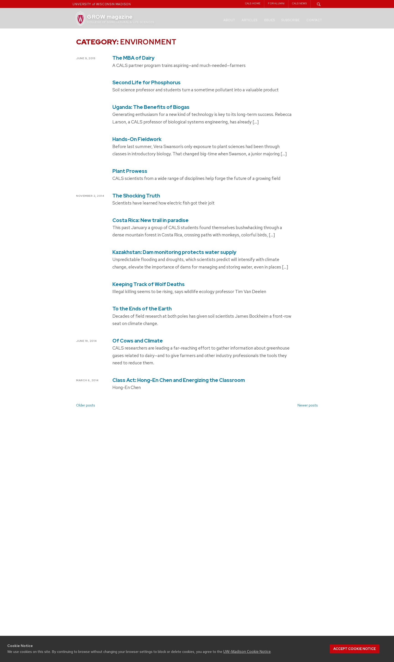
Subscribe (290, 20)
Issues (269, 20)
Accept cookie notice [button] (354, 649)
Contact (314, 20)
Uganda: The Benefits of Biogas (150, 107)
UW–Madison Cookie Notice (247, 651)
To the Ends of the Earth (142, 308)
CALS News (299, 3)
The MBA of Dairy (133, 58)
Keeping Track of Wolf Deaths (148, 284)
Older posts (85, 405)
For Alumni (276, 3)
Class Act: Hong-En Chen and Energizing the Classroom (178, 380)
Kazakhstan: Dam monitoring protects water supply (174, 252)
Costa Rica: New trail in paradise (150, 220)
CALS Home (253, 3)
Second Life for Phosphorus (146, 82)
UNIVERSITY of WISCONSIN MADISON (102, 4)
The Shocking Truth (136, 195)
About (229, 20)
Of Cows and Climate (137, 340)
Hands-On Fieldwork (136, 139)
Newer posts (307, 405)
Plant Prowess (129, 171)
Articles (249, 20)
